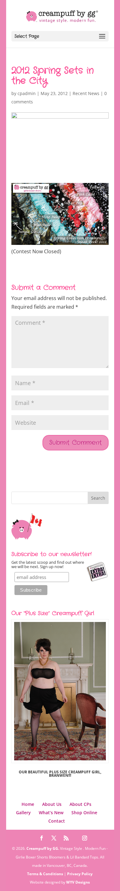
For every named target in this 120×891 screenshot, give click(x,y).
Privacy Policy (80, 873)
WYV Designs (78, 882)
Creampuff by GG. (42, 848)
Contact (56, 821)
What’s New (51, 812)
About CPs (80, 804)
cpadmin (27, 93)
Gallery (23, 812)
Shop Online (84, 812)
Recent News (86, 93)
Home (28, 804)
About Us (52, 804)
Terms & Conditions (45, 873)
